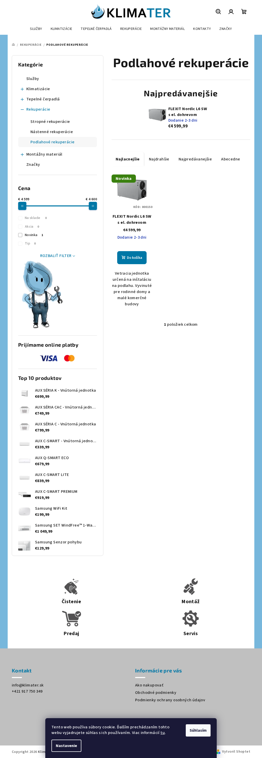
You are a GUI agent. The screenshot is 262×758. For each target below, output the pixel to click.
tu (162, 733)
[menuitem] (36, 29)
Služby (32, 78)
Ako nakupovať (149, 685)
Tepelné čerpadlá (43, 99)
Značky (33, 164)
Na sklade (36, 217)
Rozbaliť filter (56, 256)
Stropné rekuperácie (50, 121)
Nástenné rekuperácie (51, 132)
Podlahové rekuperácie (52, 142)
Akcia (32, 226)
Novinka (34, 235)
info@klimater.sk (27, 685)
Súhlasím (198, 730)
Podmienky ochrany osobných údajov (170, 700)
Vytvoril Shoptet (236, 751)
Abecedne (230, 159)
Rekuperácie (38, 109)
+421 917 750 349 (27, 691)
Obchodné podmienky (155, 692)
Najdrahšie (159, 159)
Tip (30, 243)
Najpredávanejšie (195, 159)
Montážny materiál (44, 154)
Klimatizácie (38, 89)
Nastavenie (66, 746)
